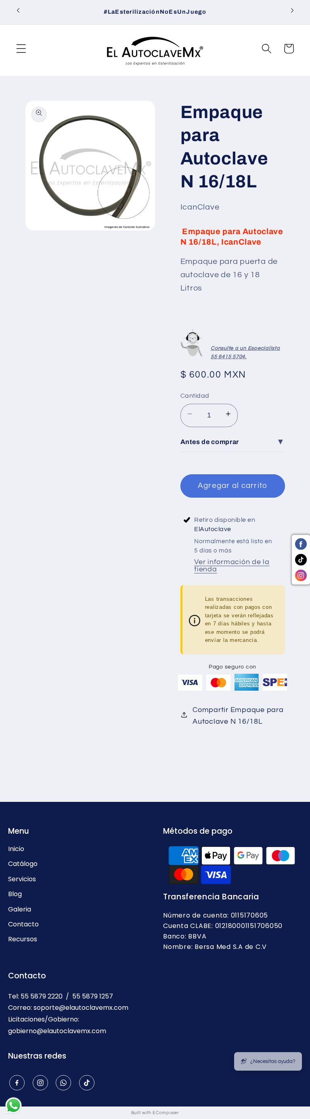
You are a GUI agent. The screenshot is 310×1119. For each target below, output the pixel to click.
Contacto (23, 924)
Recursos (22, 939)
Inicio (16, 849)
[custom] (17, 1082)
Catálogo (23, 863)
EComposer (166, 1113)
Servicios (22, 879)
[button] (21, 50)
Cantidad (194, 395)
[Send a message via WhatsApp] (13, 1105)
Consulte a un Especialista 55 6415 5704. (245, 352)
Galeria (19, 909)
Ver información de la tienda (232, 565)
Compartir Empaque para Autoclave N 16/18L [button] (238, 715)
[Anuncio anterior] (18, 12)
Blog (15, 894)
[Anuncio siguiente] (292, 12)
